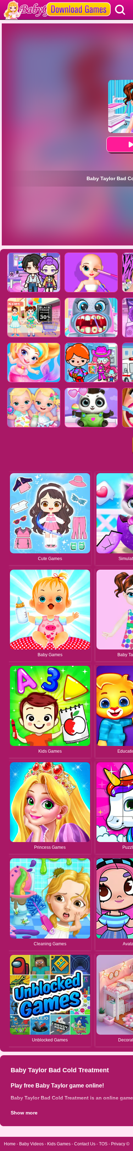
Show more (24, 1113)
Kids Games (59, 1143)
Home (10, 1143)
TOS (103, 1143)
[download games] (78, 2)
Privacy (118, 1143)
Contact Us (84, 1143)
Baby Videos (31, 1143)
